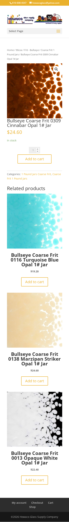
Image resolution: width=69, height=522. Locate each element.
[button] (56, 69)
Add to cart (34, 158)
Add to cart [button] (34, 281)
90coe (19, 50)
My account (19, 502)
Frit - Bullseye (31, 50)
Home (10, 50)
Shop (32, 507)
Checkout (37, 502)
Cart (50, 502)
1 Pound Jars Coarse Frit (36, 174)
